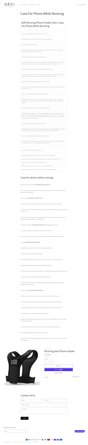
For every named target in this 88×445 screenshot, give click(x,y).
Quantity (46, 358)
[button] (78, 4)
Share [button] (47, 377)
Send (24, 418)
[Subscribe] (25, 431)
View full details (75, 376)
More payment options (59, 372)
